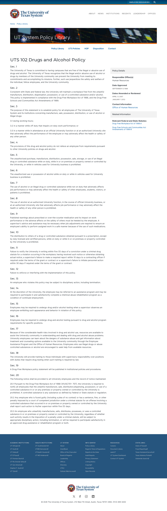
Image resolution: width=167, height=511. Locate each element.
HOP (86, 48)
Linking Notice (90, 462)
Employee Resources (139, 2)
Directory (63, 465)
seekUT (113, 452)
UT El (14, 455)
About (92, 13)
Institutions (112, 13)
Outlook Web (67, 471)
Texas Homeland (144, 452)
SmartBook (64, 449)
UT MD (41, 455)
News (101, 13)
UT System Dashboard (118, 455)
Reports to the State (92, 452)
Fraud (140, 449)
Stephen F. (16, 468)
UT (14, 446)
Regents (126, 13)
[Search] (154, 2)
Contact (112, 48)
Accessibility (89, 468)
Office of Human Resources (125, 107)
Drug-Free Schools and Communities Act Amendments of (129, 128)
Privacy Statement (91, 458)
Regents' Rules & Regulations (95, 449)
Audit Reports (90, 455)
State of (140, 446)
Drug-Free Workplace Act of (126, 123)
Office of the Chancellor (68, 452)
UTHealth (41, 452)
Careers (113, 446)
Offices (152, 13)
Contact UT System (117, 458)
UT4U (62, 468)
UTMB (41, 449)
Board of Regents (66, 455)
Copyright (88, 465)
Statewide (141, 458)
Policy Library (22, 24)
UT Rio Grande (17, 462)
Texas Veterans (142, 455)
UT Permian (16, 458)
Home (12, 24)
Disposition (98, 48)
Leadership (139, 13)
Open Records (90, 471)
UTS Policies (74, 48)
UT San (15, 465)
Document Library (116, 449)
